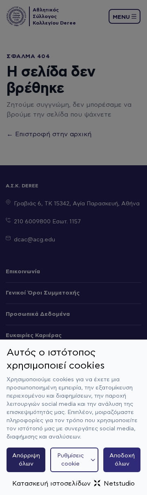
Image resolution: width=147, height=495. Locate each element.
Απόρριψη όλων (26, 460)
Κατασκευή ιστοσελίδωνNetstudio (73, 483)
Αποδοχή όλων (122, 460)
